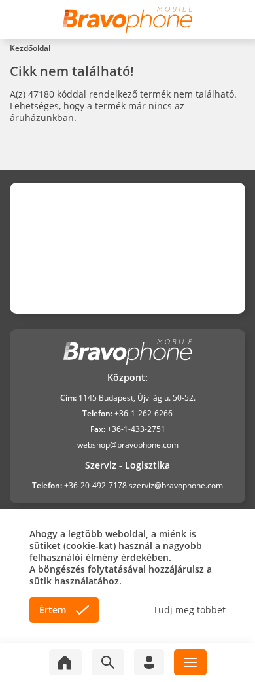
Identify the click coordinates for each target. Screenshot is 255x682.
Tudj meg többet (189, 610)
